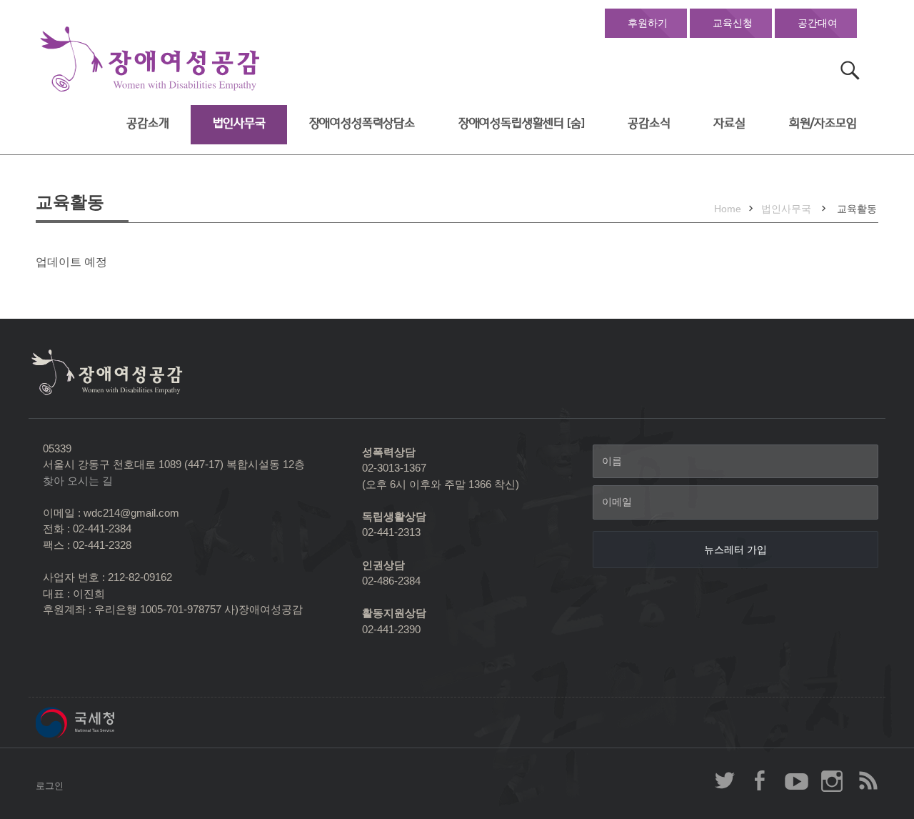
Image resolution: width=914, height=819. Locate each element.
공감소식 (649, 123)
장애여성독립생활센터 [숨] (521, 123)
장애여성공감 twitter (725, 780)
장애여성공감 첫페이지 (150, 60)
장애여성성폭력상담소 (362, 123)
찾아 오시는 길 (78, 481)
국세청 (107, 722)
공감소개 (147, 123)
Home (727, 208)
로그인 (50, 785)
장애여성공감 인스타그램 (832, 780)
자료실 (729, 123)
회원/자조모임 (823, 123)
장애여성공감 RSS (867, 780)
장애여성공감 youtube (796, 780)
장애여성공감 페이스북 (760, 780)
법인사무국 (239, 123)
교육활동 (857, 208)
